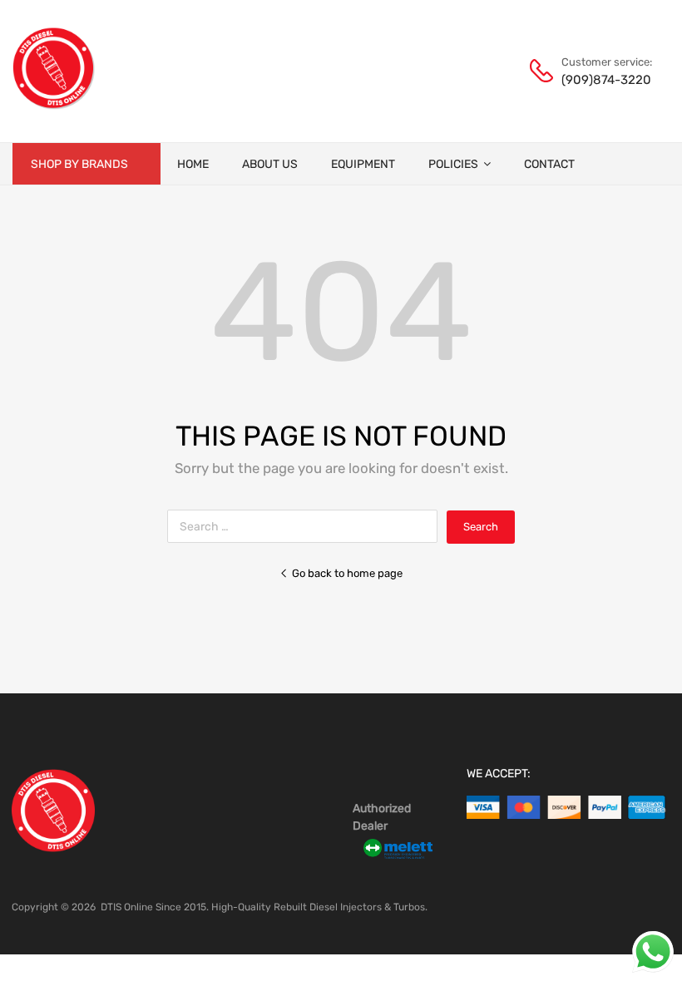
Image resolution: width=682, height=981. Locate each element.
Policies (453, 164)
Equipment (363, 164)
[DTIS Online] (54, 105)
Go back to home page (347, 573)
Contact (549, 164)
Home (193, 164)
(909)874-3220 (602, 79)
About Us (270, 164)
